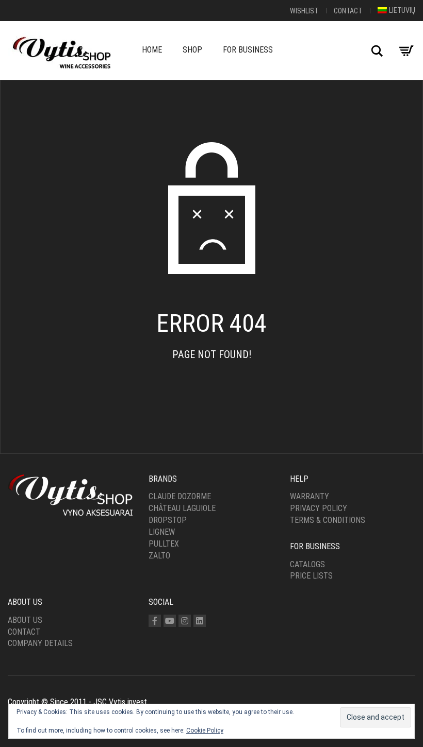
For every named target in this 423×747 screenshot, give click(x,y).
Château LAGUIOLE (182, 508)
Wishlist (304, 11)
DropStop (168, 520)
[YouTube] (170, 621)
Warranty (309, 496)
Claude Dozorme (180, 496)
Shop (192, 50)
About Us (25, 620)
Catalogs (307, 564)
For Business (248, 50)
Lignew (162, 532)
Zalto (159, 556)
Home (152, 50)
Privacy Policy (318, 508)
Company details (40, 643)
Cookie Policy (204, 730)
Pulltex (164, 544)
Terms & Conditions (327, 520)
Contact (348, 11)
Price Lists (311, 576)
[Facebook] (155, 621)
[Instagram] (184, 621)
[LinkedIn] (199, 621)
